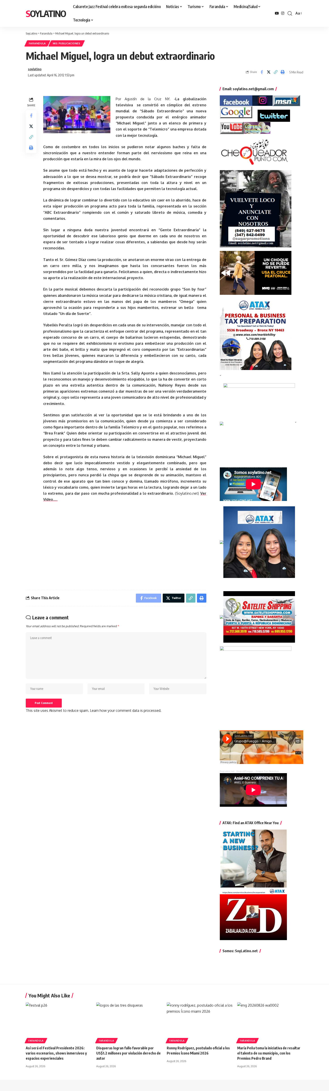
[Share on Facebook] (261, 72)
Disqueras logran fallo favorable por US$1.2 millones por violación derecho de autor (128, 1053)
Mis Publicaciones (66, 43)
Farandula (37, 43)
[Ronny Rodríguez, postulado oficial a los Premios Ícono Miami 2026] (200, 1022)
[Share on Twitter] (268, 72)
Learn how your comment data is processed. (125, 710)
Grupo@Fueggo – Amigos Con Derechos (257, 771)
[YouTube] (277, 13)
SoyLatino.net (227, 771)
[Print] (282, 72)
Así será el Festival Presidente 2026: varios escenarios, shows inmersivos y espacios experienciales (56, 1053)
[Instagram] (282, 13)
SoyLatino (46, 13)
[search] (290, 13)
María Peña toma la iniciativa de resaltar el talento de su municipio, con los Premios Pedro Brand (268, 1053)
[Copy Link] (275, 72)
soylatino (34, 69)
